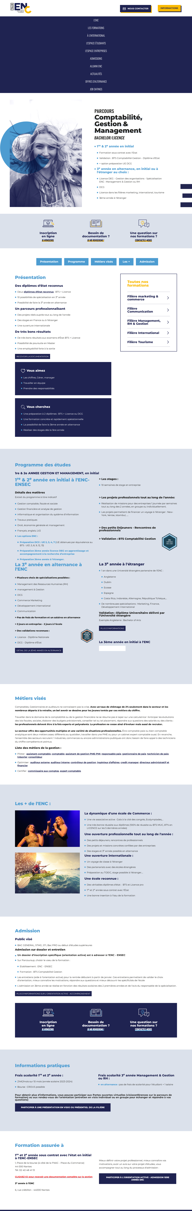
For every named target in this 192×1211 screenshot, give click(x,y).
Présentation (49, 261)
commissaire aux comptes (43, 771)
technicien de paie (158, 753)
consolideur (35, 757)
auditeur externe (40, 762)
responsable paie (111, 753)
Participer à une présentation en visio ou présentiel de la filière (63, 1107)
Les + (126, 261)
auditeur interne (60, 762)
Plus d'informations (112, 628)
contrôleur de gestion (83, 762)
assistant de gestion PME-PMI (83, 753)
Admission (147, 261)
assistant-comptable (38, 753)
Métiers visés (104, 261)
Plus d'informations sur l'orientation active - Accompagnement (53, 993)
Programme (76, 261)
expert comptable (70, 771)
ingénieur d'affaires (108, 762)
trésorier (22, 757)
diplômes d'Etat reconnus (39, 291)
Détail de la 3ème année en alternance (38, 650)
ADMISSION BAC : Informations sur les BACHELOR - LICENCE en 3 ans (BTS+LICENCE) (48, 240)
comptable (58, 753)
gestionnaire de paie (134, 753)
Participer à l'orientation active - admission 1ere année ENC (137, 1178)
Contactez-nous (143, 240)
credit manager (130, 762)
